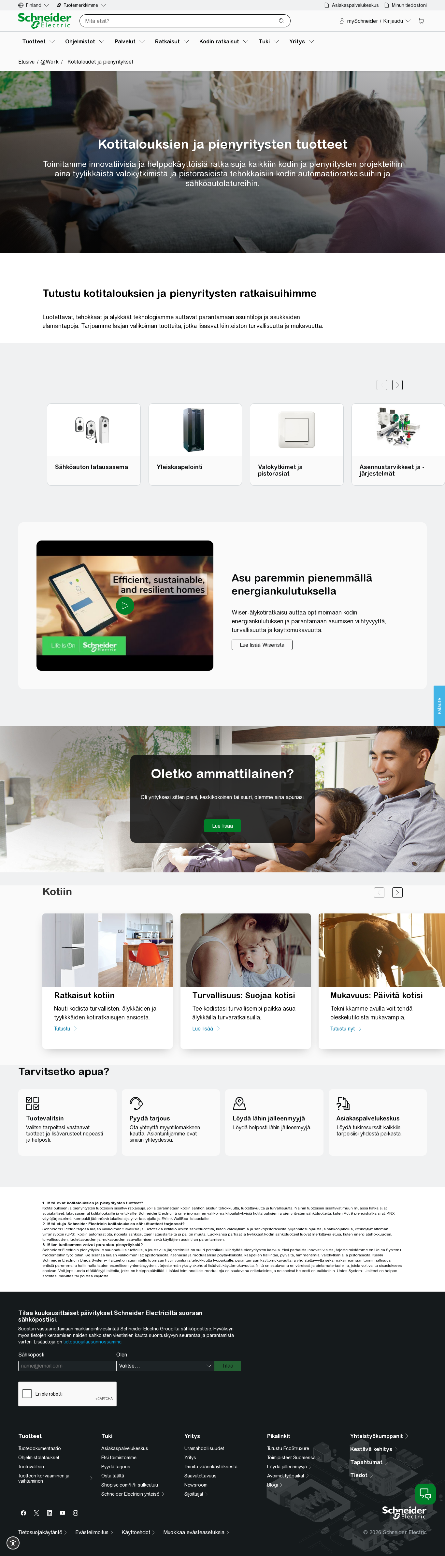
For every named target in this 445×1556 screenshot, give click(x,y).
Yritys (190, 1457)
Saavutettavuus (200, 1475)
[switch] (13, 1543)
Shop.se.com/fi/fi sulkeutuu (129, 1485)
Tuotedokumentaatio (39, 1448)
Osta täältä (112, 1475)
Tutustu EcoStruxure (288, 1448)
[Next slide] (397, 892)
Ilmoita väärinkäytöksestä (210, 1466)
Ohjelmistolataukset (38, 1457)
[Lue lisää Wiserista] (262, 645)
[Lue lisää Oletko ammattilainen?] (222, 825)
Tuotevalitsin (31, 1466)
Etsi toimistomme (118, 1457)
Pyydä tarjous (115, 1466)
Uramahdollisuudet (204, 1448)
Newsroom (196, 1485)
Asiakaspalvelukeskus (124, 1448)
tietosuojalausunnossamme (93, 1341)
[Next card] (397, 385)
